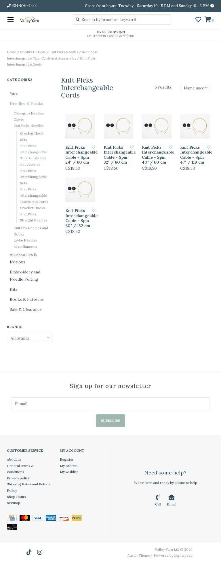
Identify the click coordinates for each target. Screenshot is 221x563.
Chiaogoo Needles (29, 113)
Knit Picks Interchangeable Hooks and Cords (34, 195)
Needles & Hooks (32, 52)
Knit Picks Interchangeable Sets (33, 176)
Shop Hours (16, 497)
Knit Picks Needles (63, 52)
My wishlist (69, 472)
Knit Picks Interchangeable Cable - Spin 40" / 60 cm (155, 155)
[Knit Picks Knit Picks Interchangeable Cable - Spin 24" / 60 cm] (80, 126)
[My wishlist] (198, 20)
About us (14, 459)
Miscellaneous (25, 246)
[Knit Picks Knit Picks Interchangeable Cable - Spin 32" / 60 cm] (118, 126)
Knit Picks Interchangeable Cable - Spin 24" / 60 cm (78, 155)
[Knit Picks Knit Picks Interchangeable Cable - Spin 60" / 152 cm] (80, 189)
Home (11, 52)
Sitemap (13, 503)
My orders (68, 466)
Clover (19, 119)
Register (67, 459)
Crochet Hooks (32, 208)
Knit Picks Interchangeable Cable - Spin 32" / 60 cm (117, 155)
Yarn (14, 93)
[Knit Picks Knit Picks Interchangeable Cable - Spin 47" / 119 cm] (195, 126)
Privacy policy (18, 478)
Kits (14, 289)
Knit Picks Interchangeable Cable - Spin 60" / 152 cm (78, 218)
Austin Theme (138, 555)
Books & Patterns (27, 299)
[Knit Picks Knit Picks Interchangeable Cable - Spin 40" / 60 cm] (157, 126)
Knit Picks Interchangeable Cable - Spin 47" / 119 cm (193, 155)
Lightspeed (183, 555)
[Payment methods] (13, 519)
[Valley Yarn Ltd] (42, 19)
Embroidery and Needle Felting (25, 275)
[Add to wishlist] (93, 147)
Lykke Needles (25, 240)
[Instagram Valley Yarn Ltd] (40, 552)
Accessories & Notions (23, 258)
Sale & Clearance (26, 309)
